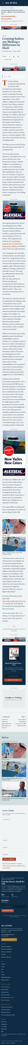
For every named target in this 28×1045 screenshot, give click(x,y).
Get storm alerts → (6, 18)
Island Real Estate (6, 977)
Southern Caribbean (6, 949)
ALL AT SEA (6, 926)
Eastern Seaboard (6, 957)
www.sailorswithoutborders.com (14, 601)
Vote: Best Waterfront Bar (8, 1015)
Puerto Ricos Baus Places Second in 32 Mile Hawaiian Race (21, 721)
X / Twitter (4, 1026)
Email (5, 847)
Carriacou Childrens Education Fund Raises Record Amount (6, 722)
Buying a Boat (5, 992)
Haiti (9, 76)
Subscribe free (8, 910)
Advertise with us (5, 1009)
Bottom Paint (4, 989)
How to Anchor (5, 987)
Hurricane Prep (5, 994)
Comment (6, 819)
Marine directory (5, 1012)
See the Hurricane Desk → (9, 16)
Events (3, 974)
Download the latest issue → (9, 939)
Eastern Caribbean (6, 946)
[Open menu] (24, 3)
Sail (2, 972)
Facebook (3, 1021)
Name (5, 840)
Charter (3, 964)
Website (5, 854)
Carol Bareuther (8, 51)
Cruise (4, 35)
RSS (2, 1031)
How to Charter (5, 1000)
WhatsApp (4, 1029)
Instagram (4, 1024)
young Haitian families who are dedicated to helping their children (12, 243)
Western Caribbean (6, 951)
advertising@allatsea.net (7, 934)
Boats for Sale (5, 980)
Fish (2, 969)
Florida (3, 954)
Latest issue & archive (7, 1007)
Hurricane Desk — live (7, 997)
